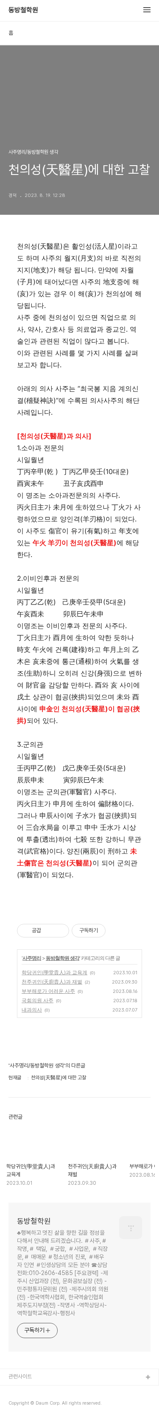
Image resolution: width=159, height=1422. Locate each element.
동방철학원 (23, 10)
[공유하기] (49, 930)
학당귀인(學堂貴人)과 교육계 (54, 972)
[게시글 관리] (59, 930)
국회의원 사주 (37, 1000)
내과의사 (32, 1009)
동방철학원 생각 (62, 958)
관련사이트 (20, 1376)
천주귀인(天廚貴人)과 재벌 (52, 981)
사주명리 (31, 958)
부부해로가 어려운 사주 (48, 991)
